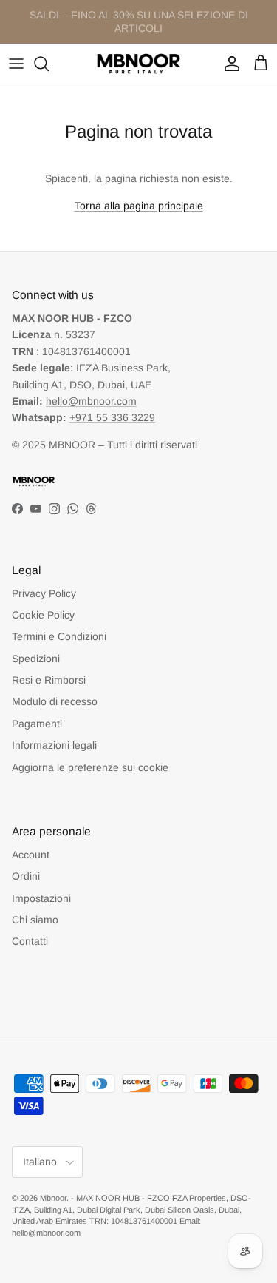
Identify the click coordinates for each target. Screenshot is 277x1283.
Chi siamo (35, 920)
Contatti (30, 941)
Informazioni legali (54, 745)
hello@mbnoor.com (91, 401)
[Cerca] (49, 63)
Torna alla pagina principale (139, 206)
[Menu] (16, 63)
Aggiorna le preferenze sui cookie (90, 767)
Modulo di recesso (55, 701)
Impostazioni (41, 898)
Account (30, 855)
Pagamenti (37, 724)
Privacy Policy (44, 593)
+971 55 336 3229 (112, 417)
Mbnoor (53, 1197)
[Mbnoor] (139, 63)
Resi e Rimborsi (49, 680)
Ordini (26, 876)
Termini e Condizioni (59, 636)
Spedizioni (36, 658)
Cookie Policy (43, 615)
